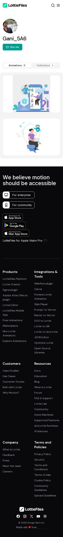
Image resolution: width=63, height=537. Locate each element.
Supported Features (46, 420)
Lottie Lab (40, 403)
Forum (38, 392)
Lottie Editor (10, 305)
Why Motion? (11, 392)
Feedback (9, 455)
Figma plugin (10, 290)
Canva (38, 289)
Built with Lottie (12, 387)
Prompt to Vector (45, 309)
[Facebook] (18, 516)
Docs (37, 370)
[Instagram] (25, 516)
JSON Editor (41, 337)
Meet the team (12, 466)
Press (6, 460)
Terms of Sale (42, 475)
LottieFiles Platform (14, 279)
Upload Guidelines (45, 495)
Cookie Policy (42, 480)
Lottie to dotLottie (46, 332)
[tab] (17, 65)
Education (40, 376)
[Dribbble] (45, 516)
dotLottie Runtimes (46, 425)
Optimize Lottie (43, 343)
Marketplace (10, 326)
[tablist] (31, 65)
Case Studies (11, 370)
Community (41, 409)
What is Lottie (43, 387)
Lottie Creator (11, 284)
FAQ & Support (43, 398)
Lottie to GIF (42, 326)
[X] (32, 516)
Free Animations (13, 320)
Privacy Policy (42, 454)
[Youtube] (38, 516)
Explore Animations (14, 341)
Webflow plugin (43, 283)
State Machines (43, 414)
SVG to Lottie (42, 321)
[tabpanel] (31, 115)
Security (39, 459)
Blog (36, 381)
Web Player (41, 304)
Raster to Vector (44, 315)
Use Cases (9, 376)
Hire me (14, 47)
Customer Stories (13, 381)
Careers (7, 471)
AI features (41, 431)
